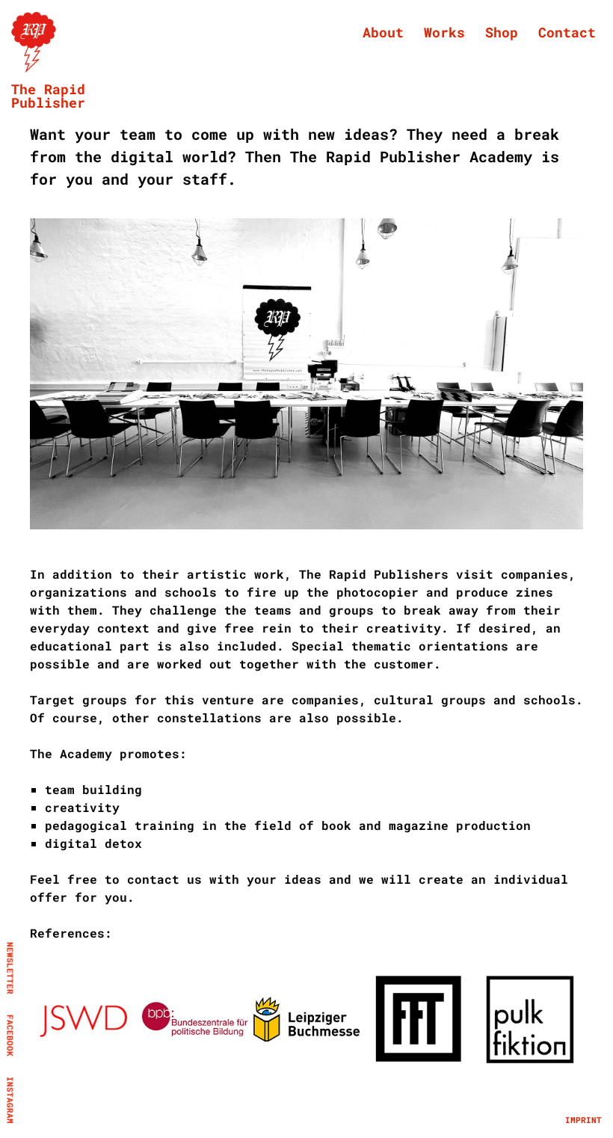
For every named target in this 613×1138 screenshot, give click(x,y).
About (383, 32)
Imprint (583, 1119)
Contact (567, 32)
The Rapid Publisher (48, 95)
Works (444, 32)
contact (153, 879)
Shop (501, 32)
